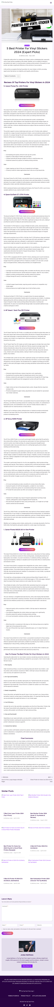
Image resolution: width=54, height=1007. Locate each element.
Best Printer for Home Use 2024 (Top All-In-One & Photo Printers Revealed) (13, 848)
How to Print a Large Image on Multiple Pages (12, 779)
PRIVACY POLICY (25, 996)
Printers (27, 45)
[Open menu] (50, 2)
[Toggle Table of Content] (17, 76)
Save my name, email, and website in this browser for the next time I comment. (22, 929)
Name (4, 925)
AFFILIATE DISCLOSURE (39, 996)
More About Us (27, 966)
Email (22, 925)
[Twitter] (27, 1005)
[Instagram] (30, 1005)
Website (39, 925)
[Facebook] (24, 1005)
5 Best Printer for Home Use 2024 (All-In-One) (41, 779)
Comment (5, 906)
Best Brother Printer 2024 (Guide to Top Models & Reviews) (38, 815)
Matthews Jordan (24, 55)
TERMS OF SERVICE (13, 996)
